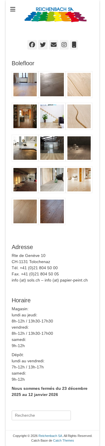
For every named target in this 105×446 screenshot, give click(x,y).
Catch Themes (63, 440)
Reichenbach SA (55, 33)
